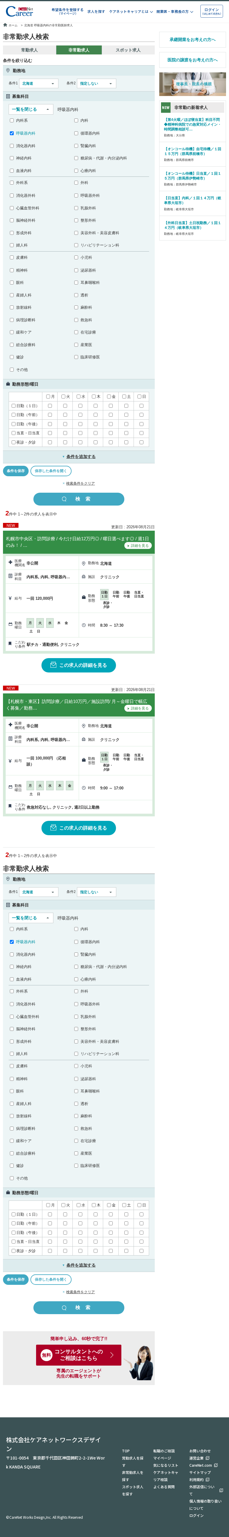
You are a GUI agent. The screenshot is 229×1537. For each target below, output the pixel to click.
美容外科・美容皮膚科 (100, 233)
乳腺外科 (88, 208)
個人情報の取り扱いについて (205, 1504)
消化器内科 (25, 146)
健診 (20, 357)
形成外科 (24, 233)
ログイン (196, 1515)
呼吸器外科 (90, 195)
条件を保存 (16, 471)
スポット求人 (128, 50)
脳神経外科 (25, 220)
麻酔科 (86, 307)
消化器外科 (25, 195)
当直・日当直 (28, 433)
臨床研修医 (90, 357)
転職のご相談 (164, 1450)
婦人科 (22, 245)
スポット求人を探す (132, 1490)
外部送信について (201, 1490)
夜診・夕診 (26, 442)
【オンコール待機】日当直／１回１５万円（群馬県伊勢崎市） (192, 175)
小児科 (86, 257)
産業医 (86, 345)
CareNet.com (200, 1465)
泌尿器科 (88, 270)
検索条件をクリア (80, 483)
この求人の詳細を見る (83, 665)
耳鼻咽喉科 (90, 282)
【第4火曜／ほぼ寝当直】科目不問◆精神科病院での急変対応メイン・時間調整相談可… (192, 124)
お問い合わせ (200, 1450)
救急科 (86, 320)
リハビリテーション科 (100, 245)
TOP (126, 1450)
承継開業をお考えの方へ (193, 39)
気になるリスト (165, 1465)
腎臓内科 (88, 146)
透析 (84, 295)
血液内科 (24, 170)
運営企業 (196, 1457)
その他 (22, 369)
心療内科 (88, 170)
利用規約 (196, 1479)
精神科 (22, 270)
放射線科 (24, 307)
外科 (84, 182)
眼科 (20, 282)
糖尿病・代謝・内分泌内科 (104, 158)
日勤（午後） (28, 424)
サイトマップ (200, 1472)
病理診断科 (25, 320)
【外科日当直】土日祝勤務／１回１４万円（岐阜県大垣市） (192, 225)
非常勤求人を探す (132, 1476)
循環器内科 (90, 133)
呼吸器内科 (25, 133)
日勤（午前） (28, 415)
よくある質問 (164, 1486)
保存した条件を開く (51, 471)
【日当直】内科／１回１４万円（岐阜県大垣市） (192, 200)
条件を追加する (79, 456)
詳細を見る (140, 546)
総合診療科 (25, 345)
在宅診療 (88, 332)
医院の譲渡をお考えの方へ (193, 59)
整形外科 (88, 220)
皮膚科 (22, 257)
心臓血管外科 (27, 208)
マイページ (162, 1457)
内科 (84, 120)
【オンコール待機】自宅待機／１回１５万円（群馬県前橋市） (192, 151)
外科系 (22, 182)
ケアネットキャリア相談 (165, 1476)
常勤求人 (29, 50)
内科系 (22, 120)
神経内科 (24, 158)
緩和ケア (24, 332)
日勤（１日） (28, 406)
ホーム (13, 25)
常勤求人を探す (132, 1461)
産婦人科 (24, 295)
